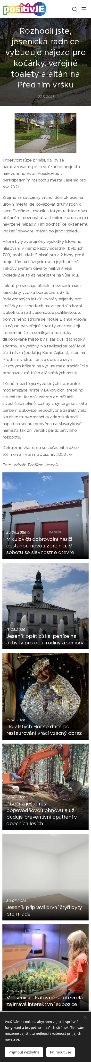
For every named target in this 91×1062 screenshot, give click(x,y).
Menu (84, 9)
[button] (74, 9)
